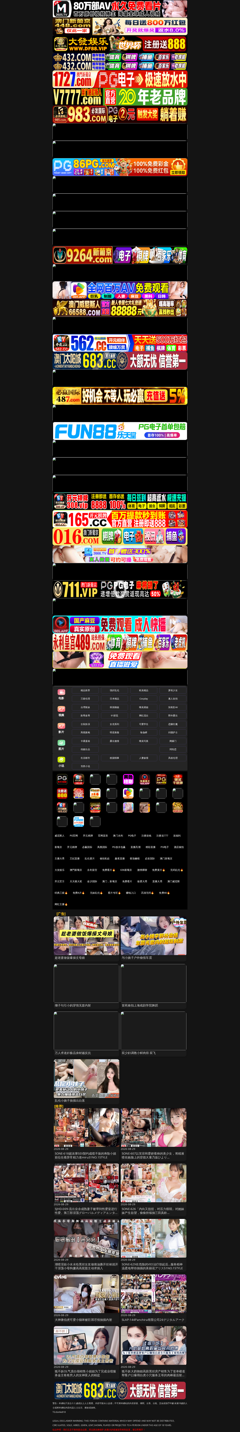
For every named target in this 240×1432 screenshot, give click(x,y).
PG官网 (74, 835)
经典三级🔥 (61, 892)
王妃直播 (75, 858)
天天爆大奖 (76, 881)
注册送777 (162, 835)
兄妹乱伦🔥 (96, 892)
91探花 (114, 715)
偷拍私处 (105, 858)
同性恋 (173, 749)
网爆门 (173, 741)
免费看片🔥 (108, 870)
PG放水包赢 (118, 847)
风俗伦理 (173, 757)
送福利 (177, 835)
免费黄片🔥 (158, 870)
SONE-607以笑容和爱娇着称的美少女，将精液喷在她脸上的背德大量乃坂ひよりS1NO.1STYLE (153, 1157)
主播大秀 (60, 858)
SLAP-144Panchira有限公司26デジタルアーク (153, 1320)
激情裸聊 (142, 870)
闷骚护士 (173, 732)
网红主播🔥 (61, 904)
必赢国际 (87, 847)
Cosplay (144, 698)
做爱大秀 (142, 881)
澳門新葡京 (76, 870)
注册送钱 (146, 835)
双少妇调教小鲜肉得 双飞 (139, 1053)
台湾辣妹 (85, 707)
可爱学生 (143, 724)
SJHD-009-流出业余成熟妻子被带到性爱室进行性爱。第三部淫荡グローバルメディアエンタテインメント (86, 1213)
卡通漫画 (85, 741)
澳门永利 (118, 835)
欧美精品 (143, 690)
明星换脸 (114, 732)
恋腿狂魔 (173, 724)
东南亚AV (173, 707)
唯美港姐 (143, 707)
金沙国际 (92, 881)
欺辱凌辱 (85, 715)
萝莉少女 (173, 690)
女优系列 (114, 724)
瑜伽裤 (143, 732)
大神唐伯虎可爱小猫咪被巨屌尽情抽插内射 (83, 1320)
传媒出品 (85, 749)
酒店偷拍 (179, 847)
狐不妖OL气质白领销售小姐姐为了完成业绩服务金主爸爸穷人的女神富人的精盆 (85, 1373)
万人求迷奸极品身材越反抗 (73, 1053)
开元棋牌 (88, 835)
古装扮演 (85, 724)
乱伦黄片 (90, 858)
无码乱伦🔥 (176, 870)
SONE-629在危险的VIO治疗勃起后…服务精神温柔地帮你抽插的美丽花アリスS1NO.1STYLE (152, 1266)
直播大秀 (157, 881)
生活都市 (85, 757)
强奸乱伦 (114, 690)
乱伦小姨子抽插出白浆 (70, 1100)
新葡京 (58, 847)
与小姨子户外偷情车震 (137, 958)
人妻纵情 (143, 757)
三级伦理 (85, 698)
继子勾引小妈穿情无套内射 (73, 1005)
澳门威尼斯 (173, 881)
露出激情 (114, 741)
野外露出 (173, 715)
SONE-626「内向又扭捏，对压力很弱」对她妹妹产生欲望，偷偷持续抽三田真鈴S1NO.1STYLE (153, 1213)
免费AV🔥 (164, 892)
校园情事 (114, 757)
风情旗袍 (85, 732)
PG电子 (132, 835)
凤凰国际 (102, 847)
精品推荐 (85, 690)
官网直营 (103, 835)
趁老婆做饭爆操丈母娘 (70, 958)
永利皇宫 (92, 870)
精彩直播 (151, 847)
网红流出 (143, 715)
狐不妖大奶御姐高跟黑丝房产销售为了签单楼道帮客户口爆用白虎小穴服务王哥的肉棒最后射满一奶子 (153, 1375)
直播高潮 (136, 847)
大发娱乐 (60, 870)
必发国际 (150, 858)
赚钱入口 (131, 892)
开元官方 (60, 881)
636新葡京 (126, 870)
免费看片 (127, 881)
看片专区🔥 (114, 892)
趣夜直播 (120, 858)
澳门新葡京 (166, 858)
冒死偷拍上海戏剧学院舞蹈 (140, 1005)
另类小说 (85, 766)
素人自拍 (173, 698)
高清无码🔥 (147, 892)
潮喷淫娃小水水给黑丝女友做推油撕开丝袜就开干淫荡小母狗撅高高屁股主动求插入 (86, 1266)
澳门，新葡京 (109, 881)
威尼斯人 (60, 835)
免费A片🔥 (79, 892)
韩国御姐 (114, 707)
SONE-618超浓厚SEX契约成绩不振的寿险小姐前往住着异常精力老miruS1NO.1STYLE (85, 1155)
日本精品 (114, 698)
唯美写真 (143, 741)
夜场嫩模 (135, 858)
